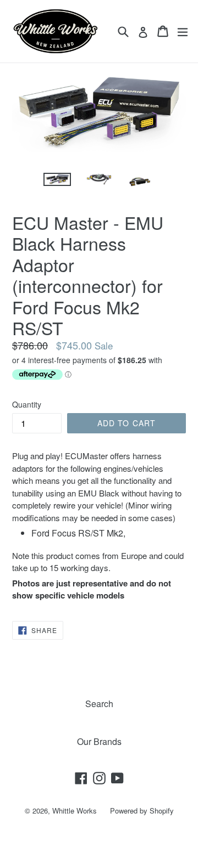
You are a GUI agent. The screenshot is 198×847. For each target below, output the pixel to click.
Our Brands (99, 741)
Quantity (26, 404)
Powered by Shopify (142, 810)
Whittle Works (74, 810)
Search (99, 703)
